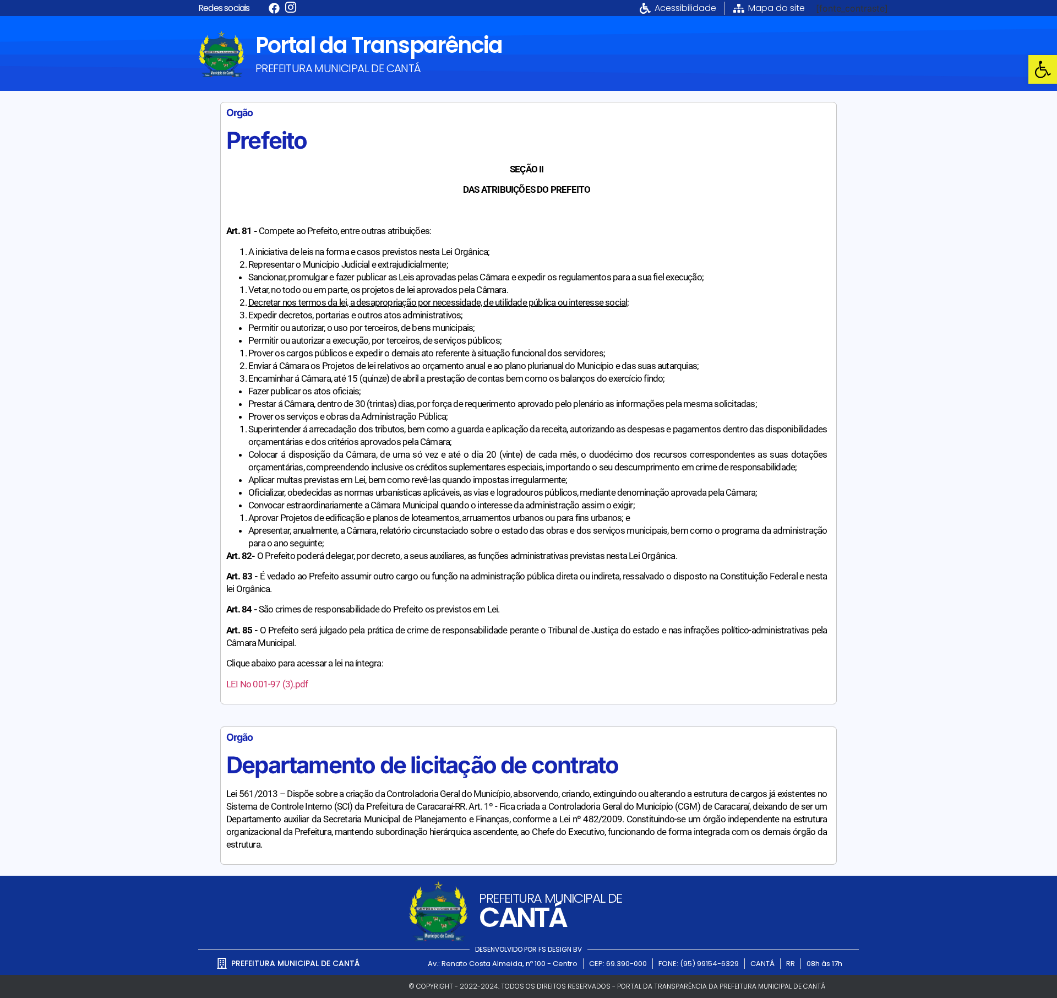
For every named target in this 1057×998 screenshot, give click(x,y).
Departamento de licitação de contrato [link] (422, 765)
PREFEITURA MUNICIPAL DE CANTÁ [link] (338, 68)
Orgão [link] (239, 112)
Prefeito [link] (266, 140)
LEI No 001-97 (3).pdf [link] (267, 684)
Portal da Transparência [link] (378, 45)
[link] (1042, 69)
